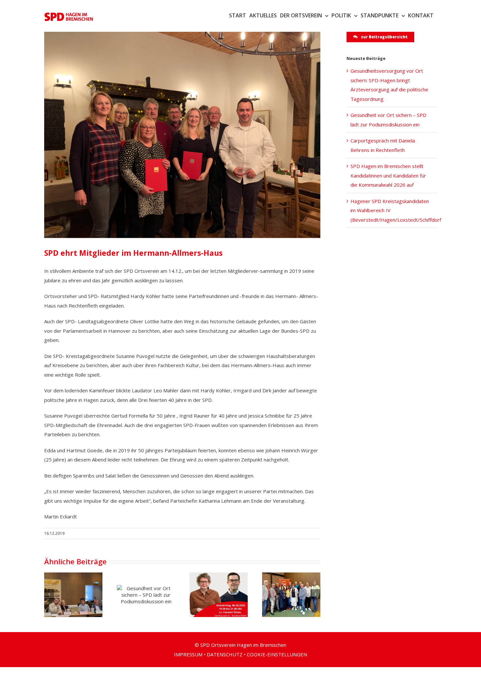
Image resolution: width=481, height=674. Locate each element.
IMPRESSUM (188, 654)
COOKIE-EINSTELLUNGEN (277, 654)
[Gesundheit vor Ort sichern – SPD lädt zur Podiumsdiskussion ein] (146, 595)
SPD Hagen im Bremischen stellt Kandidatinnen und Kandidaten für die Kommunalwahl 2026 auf (388, 175)
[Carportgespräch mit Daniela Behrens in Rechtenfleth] (218, 594)
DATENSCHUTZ (224, 654)
